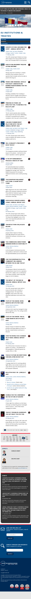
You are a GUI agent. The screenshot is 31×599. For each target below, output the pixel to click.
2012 (27, 438)
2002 (11, 440)
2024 (13, 436)
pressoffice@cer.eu (22, 468)
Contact (3, 569)
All (4, 436)
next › (22, 430)
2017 (11, 438)
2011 (4, 439)
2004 (27, 439)
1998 (24, 440)
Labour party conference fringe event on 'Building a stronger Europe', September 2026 (15, 495)
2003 (7, 440)
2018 (7, 438)
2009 (11, 439)
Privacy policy (4, 570)
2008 (14, 439)
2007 (17, 439)
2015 (17, 438)
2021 (23, 436)
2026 (7, 436)
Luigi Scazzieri (9, 185)
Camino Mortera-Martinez (12, 206)
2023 (17, 436)
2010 (7, 439)
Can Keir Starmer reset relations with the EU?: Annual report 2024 (14, 124)
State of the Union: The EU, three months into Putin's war (15, 318)
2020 (26, 436)
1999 (20, 440)
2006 (20, 439)
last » (25, 430)
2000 (17, 440)
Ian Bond (15, 51)
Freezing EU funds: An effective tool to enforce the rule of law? (16, 104)
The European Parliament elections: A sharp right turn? (15, 181)
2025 (10, 436)
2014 (20, 438)
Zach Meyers (21, 128)
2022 (20, 436)
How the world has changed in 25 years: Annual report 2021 (16, 337)
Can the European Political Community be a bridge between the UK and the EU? (15, 261)
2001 (14, 440)
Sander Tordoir (14, 53)
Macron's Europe (11, 382)
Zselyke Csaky (3, 13)
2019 (4, 438)
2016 (14, 438)
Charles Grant (9, 13)
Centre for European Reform (6, 2)
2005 (24, 439)
